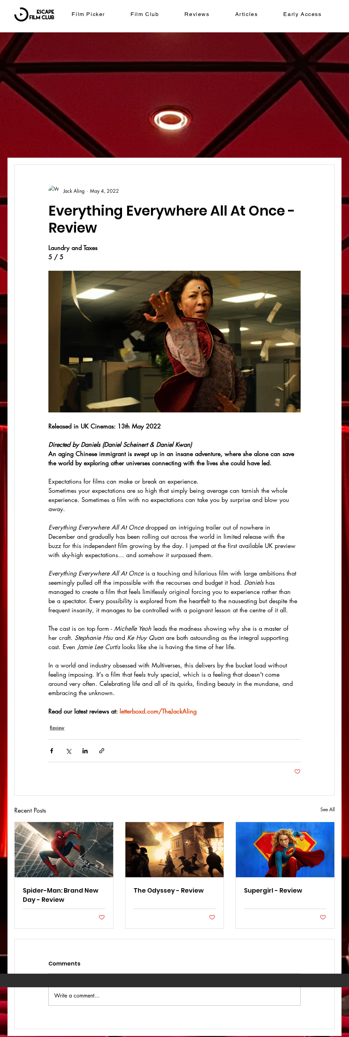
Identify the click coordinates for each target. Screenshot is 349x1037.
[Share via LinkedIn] (85, 751)
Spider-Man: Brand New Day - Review (60, 895)
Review (57, 727)
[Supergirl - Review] (285, 849)
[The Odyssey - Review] (174, 849)
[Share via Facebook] (51, 751)
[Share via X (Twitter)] (68, 751)
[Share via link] (101, 751)
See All (327, 809)
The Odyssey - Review (169, 890)
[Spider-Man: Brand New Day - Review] (64, 849)
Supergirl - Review (273, 890)
